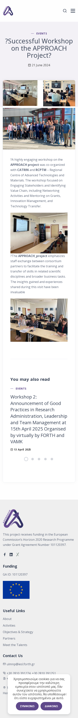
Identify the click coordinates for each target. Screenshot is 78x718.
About (7, 619)
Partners (9, 638)
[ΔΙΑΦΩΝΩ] (65, 694)
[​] (73, 11)
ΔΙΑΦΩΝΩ (51, 706)
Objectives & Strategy (18, 632)
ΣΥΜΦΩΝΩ (27, 706)
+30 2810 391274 (18, 673)
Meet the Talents (15, 645)
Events (41, 33)
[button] (26, 459)
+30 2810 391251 (44, 673)
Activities (9, 625)
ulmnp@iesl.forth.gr (21, 664)
